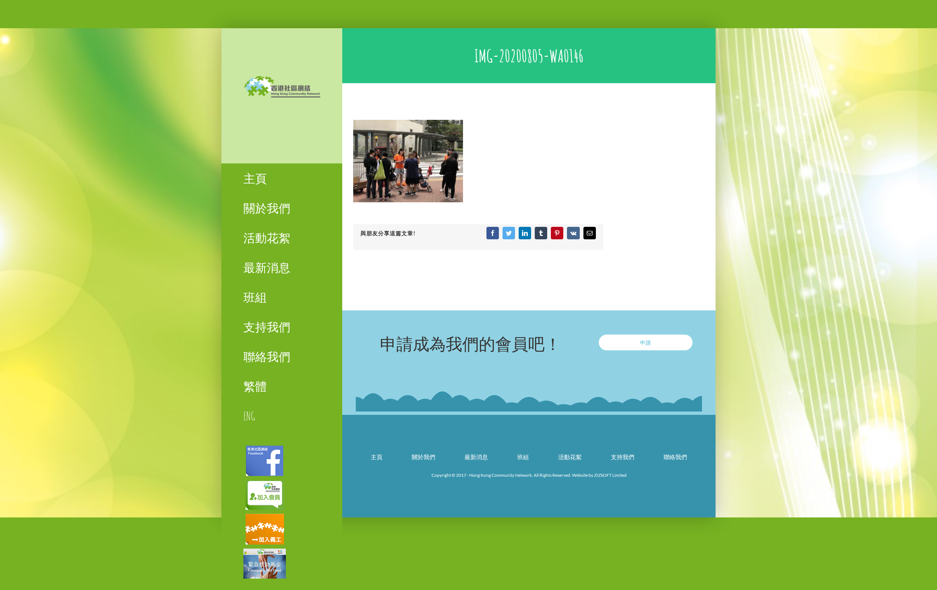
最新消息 (476, 456)
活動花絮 (570, 456)
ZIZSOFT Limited (610, 475)
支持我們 (622, 456)
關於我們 (423, 456)
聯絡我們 (675, 456)
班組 (523, 456)
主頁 (376, 456)
